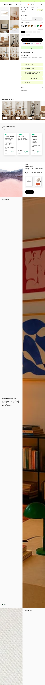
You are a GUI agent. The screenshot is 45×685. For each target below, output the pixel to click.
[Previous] (21, 159)
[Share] (41, 10)
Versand (22, 87)
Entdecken (4, 604)
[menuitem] (20, 4)
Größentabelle (40, 29)
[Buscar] (33, 4)
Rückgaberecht (24, 90)
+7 (40, 43)
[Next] (23, 159)
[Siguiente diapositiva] (42, 23)
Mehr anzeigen (24, 59)
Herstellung (23, 92)
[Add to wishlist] (38, 10)
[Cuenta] (36, 4)
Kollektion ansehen (29, 191)
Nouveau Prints (26, 12)
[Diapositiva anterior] (40, 23)
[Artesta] (8, 4)
